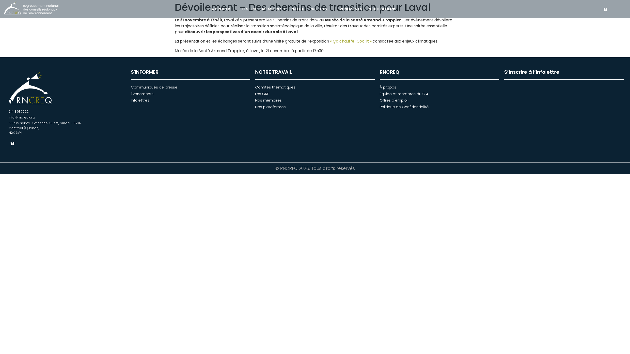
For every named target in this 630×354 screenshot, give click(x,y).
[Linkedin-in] (614, 9)
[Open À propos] (235, 9)
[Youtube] (622, 9)
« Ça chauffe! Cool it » (350, 41)
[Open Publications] (400, 9)
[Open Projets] (330, 9)
